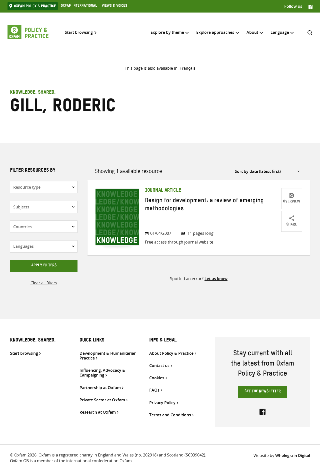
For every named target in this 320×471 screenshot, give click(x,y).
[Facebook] (310, 6)
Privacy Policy (162, 402)
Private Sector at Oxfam (102, 400)
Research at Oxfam (98, 412)
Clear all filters (43, 283)
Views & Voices (114, 6)
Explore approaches (215, 32)
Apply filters (43, 266)
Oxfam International (79, 6)
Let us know (216, 278)
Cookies (156, 378)
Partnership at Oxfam (100, 387)
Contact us (159, 365)
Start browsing (79, 32)
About (252, 32)
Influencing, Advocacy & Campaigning (102, 373)
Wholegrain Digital (292, 455)
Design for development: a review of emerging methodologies (204, 205)
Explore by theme (167, 32)
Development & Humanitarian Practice (108, 356)
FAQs (154, 390)
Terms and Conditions (170, 415)
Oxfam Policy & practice (35, 7)
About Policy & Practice (171, 353)
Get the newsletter (262, 392)
